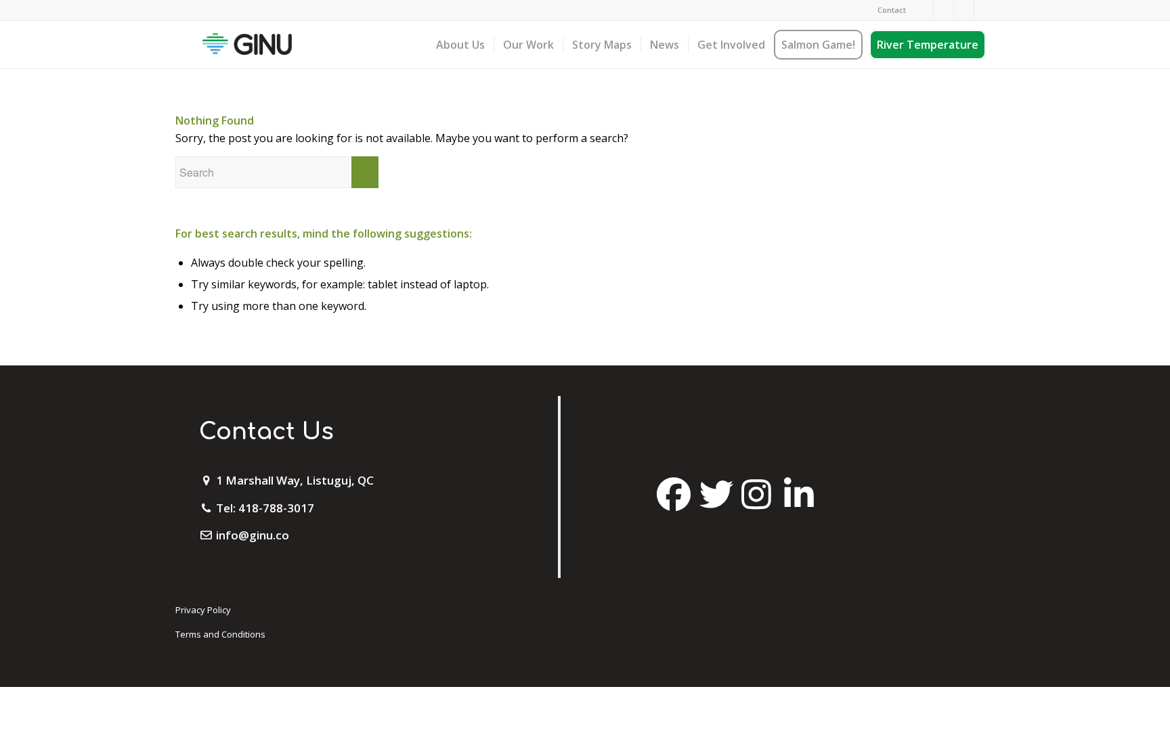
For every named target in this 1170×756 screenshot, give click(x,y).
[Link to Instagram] (943, 10)
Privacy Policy (203, 610)
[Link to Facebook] (923, 10)
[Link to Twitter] (964, 10)
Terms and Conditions (220, 634)
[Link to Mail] (984, 10)
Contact (892, 10)
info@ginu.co (252, 535)
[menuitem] (888, 10)
